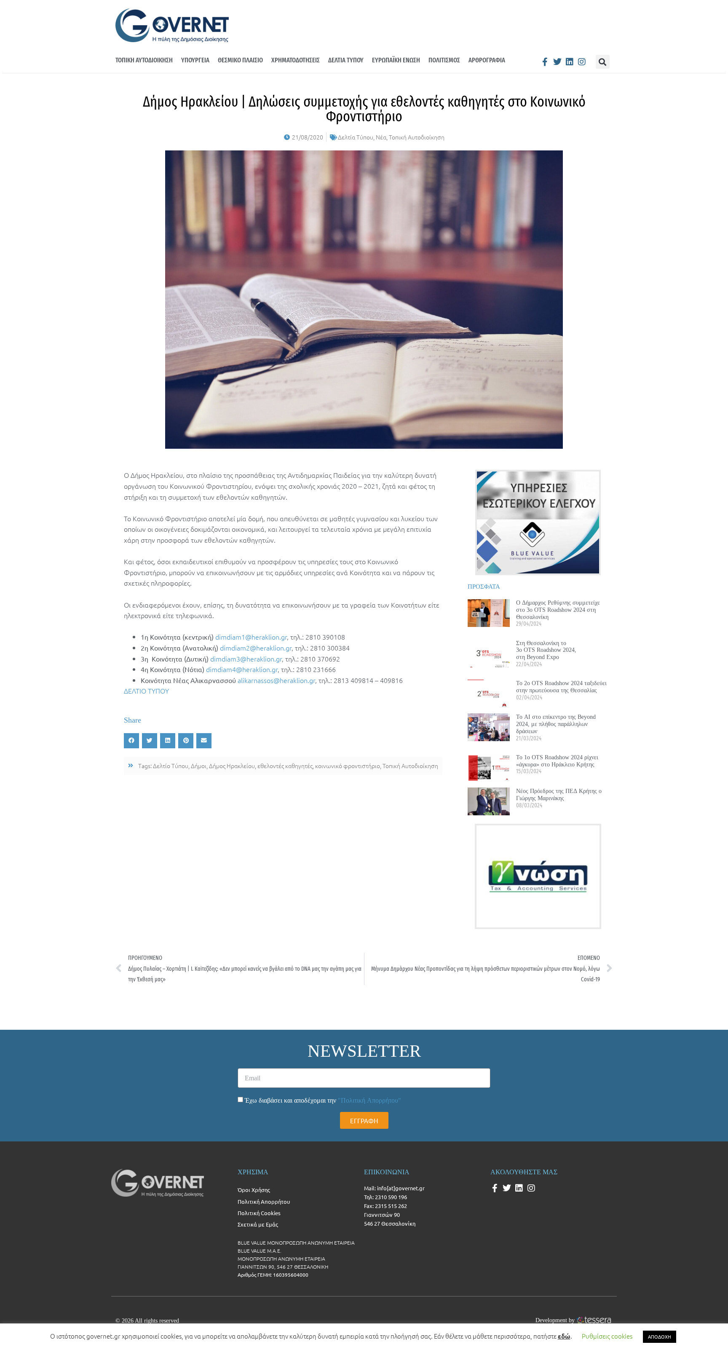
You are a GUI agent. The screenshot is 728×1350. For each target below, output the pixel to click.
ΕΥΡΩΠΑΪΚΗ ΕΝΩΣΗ (396, 60)
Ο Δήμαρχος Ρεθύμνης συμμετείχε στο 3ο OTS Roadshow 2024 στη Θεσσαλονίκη (558, 609)
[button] (603, 62)
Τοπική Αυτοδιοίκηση (416, 137)
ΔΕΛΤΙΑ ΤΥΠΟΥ (346, 60)
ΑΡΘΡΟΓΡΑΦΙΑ (486, 60)
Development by (555, 1320)
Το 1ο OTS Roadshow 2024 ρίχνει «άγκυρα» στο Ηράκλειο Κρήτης (557, 761)
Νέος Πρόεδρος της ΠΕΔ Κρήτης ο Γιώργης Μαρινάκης (559, 794)
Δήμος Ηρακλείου (232, 765)
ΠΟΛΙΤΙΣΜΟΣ (444, 60)
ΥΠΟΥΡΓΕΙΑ (195, 60)
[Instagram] (582, 62)
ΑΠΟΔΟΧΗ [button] (659, 1336)
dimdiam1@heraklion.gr (251, 636)
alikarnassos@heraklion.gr (276, 680)
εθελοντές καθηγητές (285, 765)
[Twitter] (557, 62)
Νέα (381, 137)
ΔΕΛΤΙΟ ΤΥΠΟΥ (146, 690)
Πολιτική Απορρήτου (264, 1201)
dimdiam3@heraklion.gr (246, 658)
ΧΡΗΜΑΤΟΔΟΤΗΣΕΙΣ (295, 60)
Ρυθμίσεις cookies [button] (607, 1335)
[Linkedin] (570, 62)
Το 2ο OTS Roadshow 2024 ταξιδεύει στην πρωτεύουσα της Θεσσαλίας (561, 687)
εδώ (564, 1336)
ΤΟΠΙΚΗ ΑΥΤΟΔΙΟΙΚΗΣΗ (144, 60)
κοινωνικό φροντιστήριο (347, 765)
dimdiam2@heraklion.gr (256, 647)
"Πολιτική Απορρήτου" (369, 1100)
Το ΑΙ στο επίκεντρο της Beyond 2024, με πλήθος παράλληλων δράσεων (556, 723)
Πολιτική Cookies (259, 1212)
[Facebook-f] (545, 62)
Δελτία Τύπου (355, 137)
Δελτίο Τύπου (170, 765)
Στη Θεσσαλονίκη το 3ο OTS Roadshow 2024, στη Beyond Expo (546, 650)
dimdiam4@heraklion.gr (242, 669)
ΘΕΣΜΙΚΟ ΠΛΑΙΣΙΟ (240, 60)
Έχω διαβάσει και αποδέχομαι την (323, 1100)
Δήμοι (198, 765)
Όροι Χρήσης (254, 1189)
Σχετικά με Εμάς (258, 1224)
